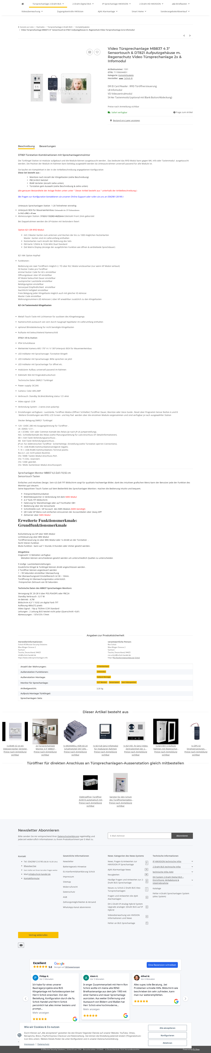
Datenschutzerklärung (68, 836)
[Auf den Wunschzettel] (97, 52)
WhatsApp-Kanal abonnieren (77, 907)
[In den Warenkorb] (20, 45)
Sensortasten (114, 682)
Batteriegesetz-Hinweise (74, 866)
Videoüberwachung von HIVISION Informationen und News (127, 916)
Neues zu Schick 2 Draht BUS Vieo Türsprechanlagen (127, 889)
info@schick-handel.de (40, 874)
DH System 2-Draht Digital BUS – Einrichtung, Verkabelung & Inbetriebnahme (168, 880)
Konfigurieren (167, 1035)
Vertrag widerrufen (38, 935)
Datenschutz (43, 1044)
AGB (65, 897)
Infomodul (101, 672)
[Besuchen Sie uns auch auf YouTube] (21, 945)
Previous (7, 738)
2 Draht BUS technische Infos (167, 866)
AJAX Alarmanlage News (127, 869)
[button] (173, 861)
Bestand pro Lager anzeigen (126, 120)
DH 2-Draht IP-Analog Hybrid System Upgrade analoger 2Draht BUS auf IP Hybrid (127, 907)
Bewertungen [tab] (47, 146)
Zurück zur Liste (27, 27)
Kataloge (157, 888)
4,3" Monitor (102, 682)
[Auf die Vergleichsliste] (90, 52)
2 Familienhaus (103, 666)
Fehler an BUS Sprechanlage (127, 923)
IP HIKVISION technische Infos (167, 861)
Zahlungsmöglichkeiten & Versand (79, 902)
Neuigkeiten (127, 874)
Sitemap (67, 881)
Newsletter (68, 861)
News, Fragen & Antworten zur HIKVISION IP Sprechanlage (127, 863)
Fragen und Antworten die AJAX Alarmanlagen (127, 897)
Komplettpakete (126, 75)
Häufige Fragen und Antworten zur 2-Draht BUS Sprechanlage (127, 881)
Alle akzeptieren (167, 1028)
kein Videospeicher (129, 682)
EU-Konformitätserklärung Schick (126, 657)
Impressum (29, 1044)
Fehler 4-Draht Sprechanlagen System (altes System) (171, 895)
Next (204, 738)
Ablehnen (167, 1043)
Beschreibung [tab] (26, 146)
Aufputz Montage (103, 677)
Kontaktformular (32, 878)
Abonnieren (182, 835)
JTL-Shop (196, 1049)
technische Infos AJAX (163, 872)
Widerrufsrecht (70, 886)
